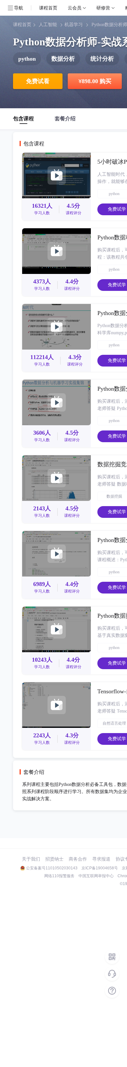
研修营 (103, 7)
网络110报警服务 (59, 876)
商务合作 (78, 859)
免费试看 (37, 81)
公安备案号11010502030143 (52, 868)
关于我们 (31, 859)
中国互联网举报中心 (96, 876)
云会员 (74, 7)
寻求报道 (101, 859)
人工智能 (48, 24)
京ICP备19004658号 (99, 868)
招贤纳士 (54, 859)
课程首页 (48, 7)
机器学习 (73, 24)
